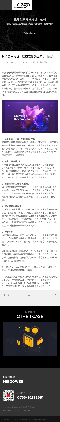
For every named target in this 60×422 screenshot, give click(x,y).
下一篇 (53, 295)
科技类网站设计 (9, 72)
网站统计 (45, 419)
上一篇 (6, 295)
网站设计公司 (51, 88)
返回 (30, 295)
